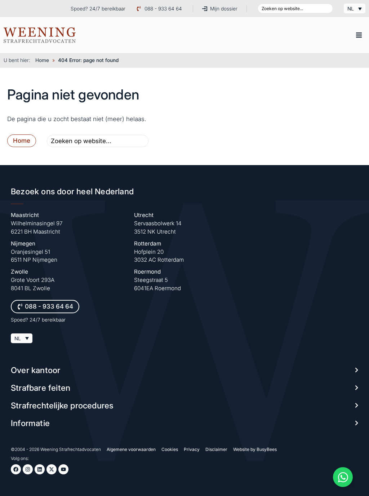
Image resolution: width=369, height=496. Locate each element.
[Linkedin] (40, 469)
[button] (358, 34)
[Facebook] (16, 469)
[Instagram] (28, 469)
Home (42, 60)
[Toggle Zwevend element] (343, 477)
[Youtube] (63, 469)
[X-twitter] (51, 469)
